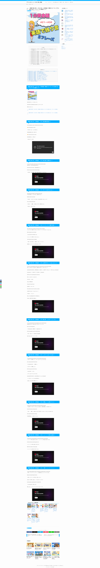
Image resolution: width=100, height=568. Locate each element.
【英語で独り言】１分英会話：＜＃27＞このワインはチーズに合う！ (40, 59)
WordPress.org (63, 48)
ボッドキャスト (41, 565)
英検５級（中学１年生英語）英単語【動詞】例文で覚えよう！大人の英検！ (69, 26)
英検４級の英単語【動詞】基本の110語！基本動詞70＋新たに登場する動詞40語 (69, 17)
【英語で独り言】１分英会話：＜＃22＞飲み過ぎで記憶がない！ (40, 52)
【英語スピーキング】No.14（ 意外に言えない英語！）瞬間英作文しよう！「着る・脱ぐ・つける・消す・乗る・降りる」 (33, 520)
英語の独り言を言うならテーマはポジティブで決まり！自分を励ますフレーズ (69, 14)
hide (43, 69)
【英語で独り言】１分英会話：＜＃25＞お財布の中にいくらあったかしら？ (41, 56)
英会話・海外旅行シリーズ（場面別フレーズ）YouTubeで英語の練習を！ (29, 519)
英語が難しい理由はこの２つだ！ (50, 508)
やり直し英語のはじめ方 (47, 565)
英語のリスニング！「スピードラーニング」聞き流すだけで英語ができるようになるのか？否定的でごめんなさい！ (38, 520)
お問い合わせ (61, 565)
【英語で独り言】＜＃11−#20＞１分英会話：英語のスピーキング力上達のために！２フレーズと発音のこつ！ (33, 510)
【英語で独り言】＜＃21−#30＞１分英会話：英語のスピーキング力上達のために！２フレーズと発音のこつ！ (42, 71)
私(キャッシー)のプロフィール (37, 508)
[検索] (72, 0)
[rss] (71, 0)
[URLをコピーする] (57, 532)
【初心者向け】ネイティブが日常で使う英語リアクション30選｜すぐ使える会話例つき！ (69, 21)
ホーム (38, 565)
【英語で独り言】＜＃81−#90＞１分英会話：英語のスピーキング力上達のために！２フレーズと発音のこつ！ (46, 510)
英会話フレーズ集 (52, 565)
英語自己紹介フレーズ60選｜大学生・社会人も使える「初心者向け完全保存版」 (69, 32)
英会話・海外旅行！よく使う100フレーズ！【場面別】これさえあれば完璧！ (69, 29)
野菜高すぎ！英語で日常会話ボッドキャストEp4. (29, 509)
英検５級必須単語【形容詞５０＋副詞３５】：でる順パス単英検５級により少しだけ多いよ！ (55, 510)
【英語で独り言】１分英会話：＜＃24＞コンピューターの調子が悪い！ (41, 55)
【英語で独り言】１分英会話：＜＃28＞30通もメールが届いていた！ (40, 60)
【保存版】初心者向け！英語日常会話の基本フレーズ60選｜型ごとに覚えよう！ (69, 11)
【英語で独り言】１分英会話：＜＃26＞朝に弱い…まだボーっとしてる (37, 76)
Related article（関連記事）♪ (36, 64)
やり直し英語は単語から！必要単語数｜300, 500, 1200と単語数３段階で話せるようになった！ (42, 510)
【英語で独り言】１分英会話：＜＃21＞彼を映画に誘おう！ (39, 51)
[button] (29, 532)
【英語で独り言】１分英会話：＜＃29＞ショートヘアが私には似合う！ (41, 61)
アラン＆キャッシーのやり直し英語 (34, 2)
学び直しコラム (57, 565)
